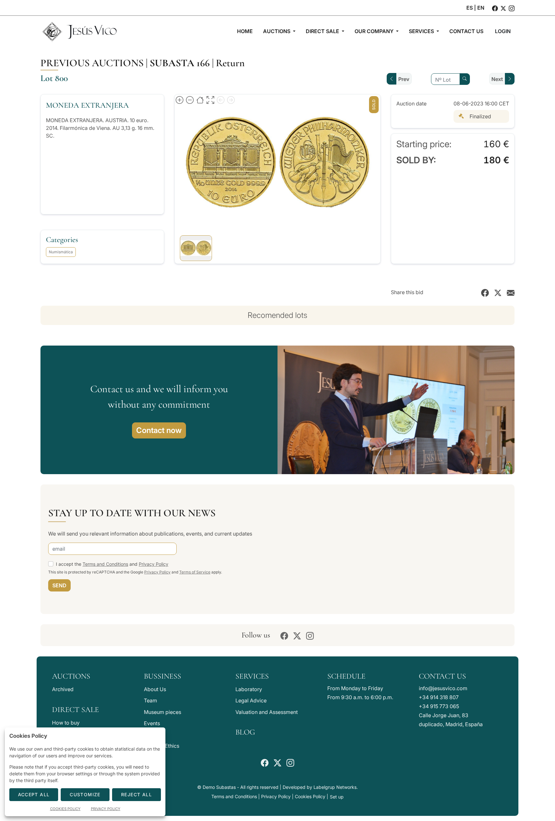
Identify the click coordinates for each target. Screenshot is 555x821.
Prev (404, 79)
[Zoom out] (190, 99)
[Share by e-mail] (511, 292)
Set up (337, 796)
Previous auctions (92, 63)
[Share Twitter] (498, 292)
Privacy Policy (153, 564)
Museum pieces (162, 712)
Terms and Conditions (105, 564)
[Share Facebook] (485, 292)
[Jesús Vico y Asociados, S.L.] (79, 31)
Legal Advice (251, 700)
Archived (63, 689)
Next (497, 79)
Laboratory (248, 689)
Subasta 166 (180, 63)
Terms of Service (194, 572)
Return (230, 63)
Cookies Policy (310, 796)
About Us (155, 689)
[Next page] (231, 99)
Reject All (136, 794)
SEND (59, 585)
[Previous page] (221, 99)
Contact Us (442, 676)
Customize (85, 794)
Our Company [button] (375, 31)
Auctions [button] (277, 31)
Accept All (34, 794)
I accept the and (112, 564)
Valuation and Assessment (266, 712)
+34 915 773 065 (439, 706)
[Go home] (200, 99)
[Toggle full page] (210, 99)
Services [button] (422, 31)
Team (150, 700)
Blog (245, 732)
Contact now (159, 430)
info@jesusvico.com (443, 688)
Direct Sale (75, 709)
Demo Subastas (219, 787)
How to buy (66, 722)
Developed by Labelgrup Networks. (320, 787)
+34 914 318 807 (439, 697)
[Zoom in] (179, 99)
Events (152, 723)
